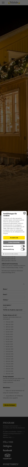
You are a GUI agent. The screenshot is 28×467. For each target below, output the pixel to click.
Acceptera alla (14, 237)
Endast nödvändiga (14, 242)
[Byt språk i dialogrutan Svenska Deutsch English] (24, 213)
